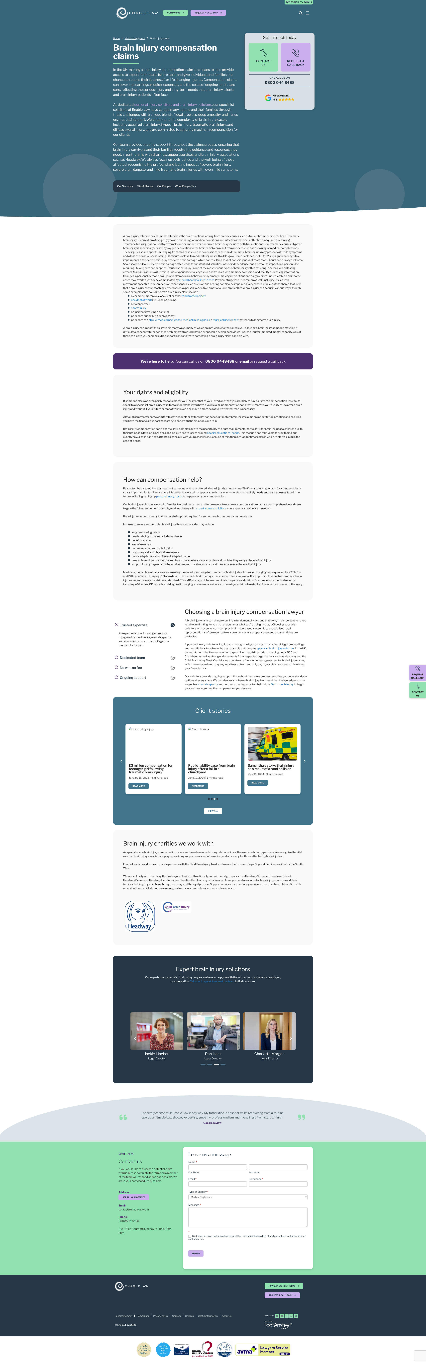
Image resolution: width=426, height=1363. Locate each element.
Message (194, 1204)
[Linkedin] (282, 1316)
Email (192, 1179)
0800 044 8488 (128, 1220)
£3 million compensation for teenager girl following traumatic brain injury (151, 769)
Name (192, 1162)
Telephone (256, 1179)
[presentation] (203, 1065)
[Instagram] (291, 1316)
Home (116, 38)
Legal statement (123, 1315)
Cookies (189, 1315)
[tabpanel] (157, 1036)
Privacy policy (160, 1315)
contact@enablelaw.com (133, 1209)
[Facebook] (277, 1316)
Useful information (208, 1315)
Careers (176, 1315)
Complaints (143, 1315)
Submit (196, 1253)
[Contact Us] (417, 686)
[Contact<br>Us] (263, 53)
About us (226, 1315)
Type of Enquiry (198, 1191)
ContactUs (263, 63)
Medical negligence (135, 38)
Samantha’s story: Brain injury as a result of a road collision (271, 767)
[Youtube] (296, 1316)
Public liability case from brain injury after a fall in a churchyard (211, 769)
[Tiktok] (287, 1316)
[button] (208, 13)
